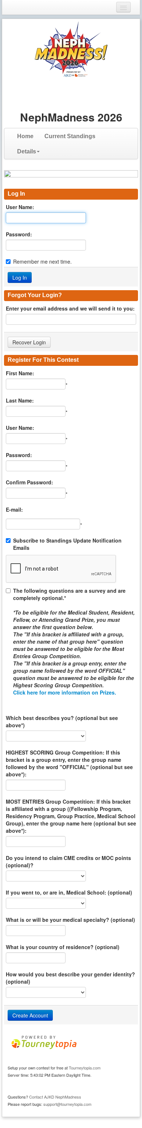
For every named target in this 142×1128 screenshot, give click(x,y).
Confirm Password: (29, 482)
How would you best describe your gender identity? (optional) (70, 978)
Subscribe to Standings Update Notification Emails (67, 544)
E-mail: (14, 509)
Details (26, 151)
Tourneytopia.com (84, 1068)
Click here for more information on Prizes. (64, 692)
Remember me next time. (42, 261)
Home (25, 136)
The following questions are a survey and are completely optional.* (74, 641)
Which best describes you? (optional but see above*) (62, 721)
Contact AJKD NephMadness (55, 1097)
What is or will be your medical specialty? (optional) (70, 919)
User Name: (20, 207)
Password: (19, 234)
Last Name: (20, 400)
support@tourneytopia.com (67, 1104)
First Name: (20, 373)
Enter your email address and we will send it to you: (70, 308)
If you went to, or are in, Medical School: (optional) (69, 892)
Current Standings (69, 136)
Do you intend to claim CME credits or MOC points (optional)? (68, 861)
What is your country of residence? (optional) (62, 947)
